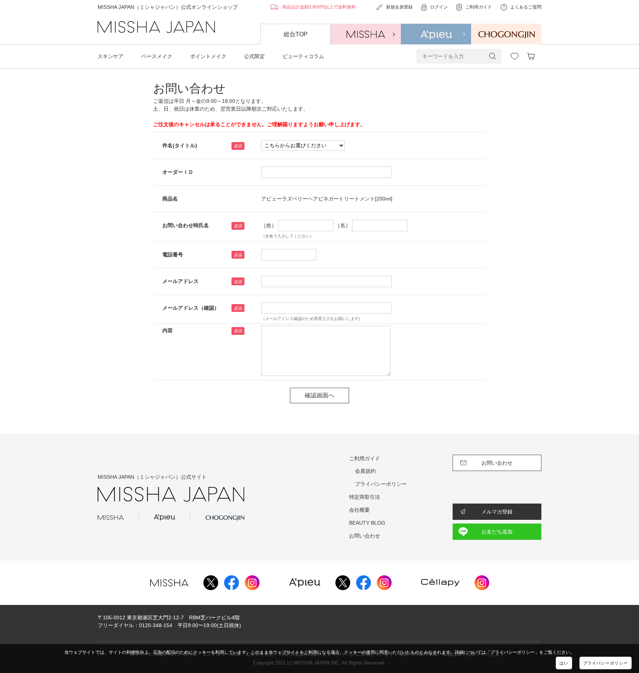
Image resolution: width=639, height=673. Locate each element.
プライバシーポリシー (605, 663)
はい (563, 663)
